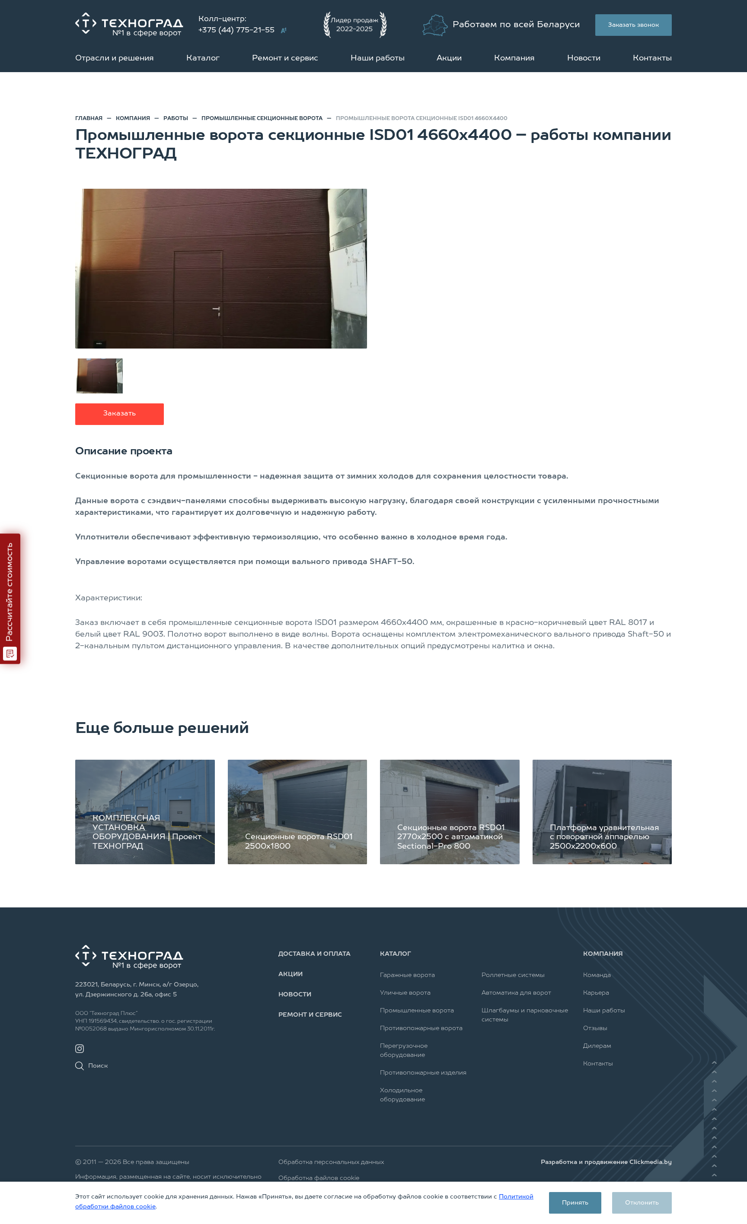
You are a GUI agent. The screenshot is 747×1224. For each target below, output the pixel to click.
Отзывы (595, 1028)
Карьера (596, 993)
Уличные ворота (405, 993)
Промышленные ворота (417, 1011)
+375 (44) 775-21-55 (236, 30)
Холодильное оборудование (402, 1095)
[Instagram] (79, 1048)
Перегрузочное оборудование (404, 1050)
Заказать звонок (633, 25)
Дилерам (597, 1046)
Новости (583, 58)
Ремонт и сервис (285, 58)
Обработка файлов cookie (318, 1178)
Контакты (652, 58)
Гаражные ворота (407, 975)
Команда (597, 975)
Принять (575, 1203)
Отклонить (642, 1203)
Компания (514, 58)
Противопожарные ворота (421, 1028)
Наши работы (378, 58)
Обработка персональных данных (331, 1162)
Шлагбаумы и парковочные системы (525, 1015)
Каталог (203, 58)
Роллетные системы (513, 975)
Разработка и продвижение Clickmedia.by (606, 1162)
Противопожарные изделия (423, 1073)
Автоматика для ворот (516, 993)
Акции (449, 58)
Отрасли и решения (114, 58)
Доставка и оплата (314, 954)
